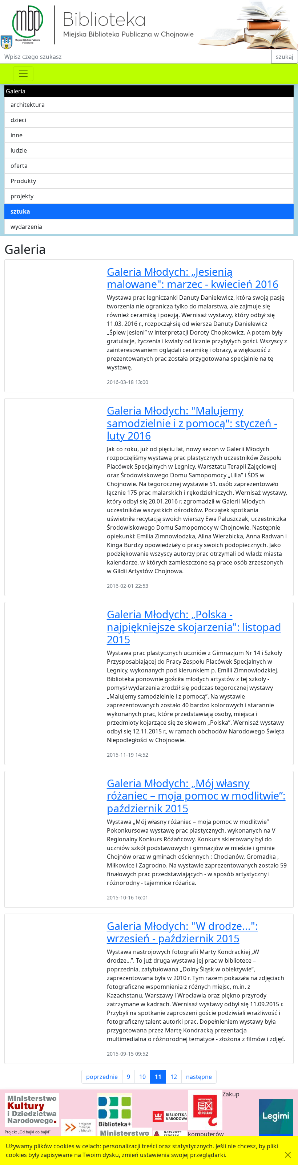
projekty (22, 196)
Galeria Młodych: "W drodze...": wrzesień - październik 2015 (182, 932)
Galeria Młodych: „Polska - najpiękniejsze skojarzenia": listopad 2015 (194, 626)
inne (17, 135)
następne (199, 1077)
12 (173, 1077)
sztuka (20, 211)
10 (142, 1077)
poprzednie (102, 1077)
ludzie (19, 150)
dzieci (18, 120)
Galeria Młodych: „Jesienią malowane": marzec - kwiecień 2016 (192, 277)
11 (158, 1077)
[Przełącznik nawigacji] (23, 73)
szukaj (284, 57)
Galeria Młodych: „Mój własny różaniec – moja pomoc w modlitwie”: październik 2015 (196, 795)
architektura (28, 105)
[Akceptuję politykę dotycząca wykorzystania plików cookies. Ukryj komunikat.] (287, 1154)
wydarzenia (26, 227)
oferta (19, 166)
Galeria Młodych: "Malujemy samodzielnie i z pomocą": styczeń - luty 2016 (192, 422)
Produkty (23, 181)
